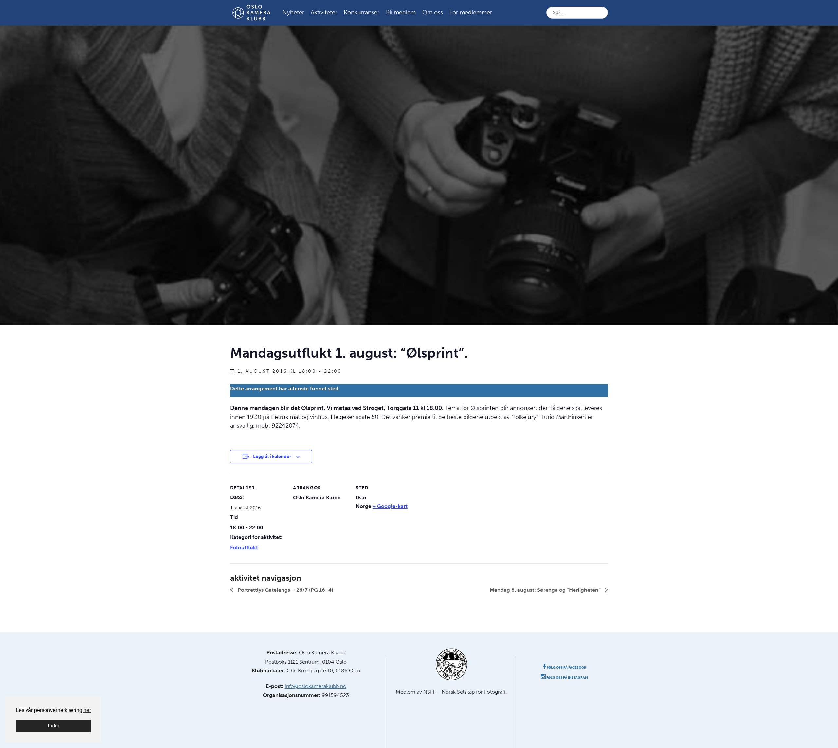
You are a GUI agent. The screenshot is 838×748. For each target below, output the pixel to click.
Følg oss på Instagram (567, 678)
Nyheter (293, 12)
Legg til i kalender (272, 456)
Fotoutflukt (244, 547)
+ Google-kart (390, 506)
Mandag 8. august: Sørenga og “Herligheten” (546, 590)
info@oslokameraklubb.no (315, 686)
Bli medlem (401, 12)
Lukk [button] (53, 725)
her (87, 710)
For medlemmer (470, 12)
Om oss (432, 12)
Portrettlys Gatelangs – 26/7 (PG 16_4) (284, 590)
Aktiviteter (324, 12)
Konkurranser (361, 12)
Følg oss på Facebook (566, 668)
